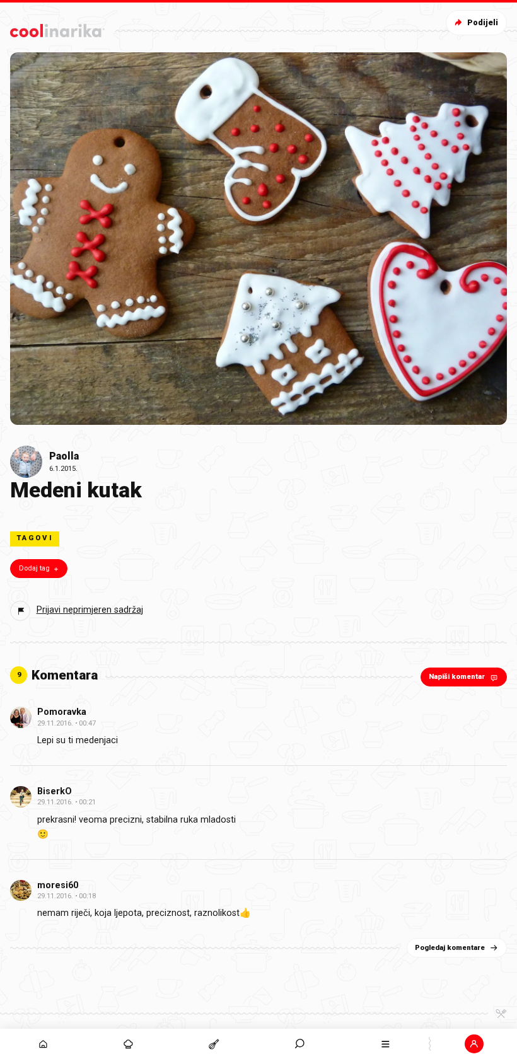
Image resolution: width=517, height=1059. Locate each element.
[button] (300, 1044)
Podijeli (482, 22)
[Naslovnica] (43, 1044)
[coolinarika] (57, 28)
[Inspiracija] (128, 1044)
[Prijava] (474, 1044)
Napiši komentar (457, 677)
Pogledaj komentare (450, 948)
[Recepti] (214, 1044)
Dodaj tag (34, 568)
